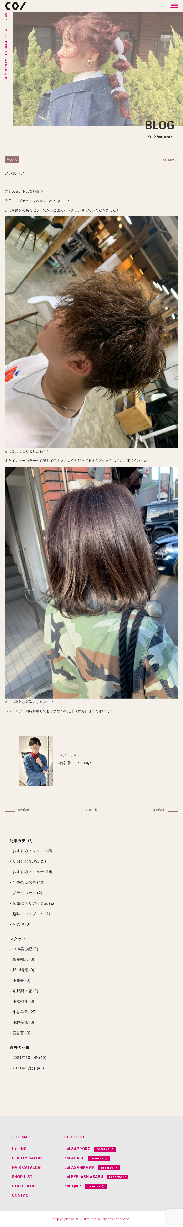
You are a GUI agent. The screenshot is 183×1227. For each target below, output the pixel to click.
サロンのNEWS (26, 861)
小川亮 (18, 980)
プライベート (24, 892)
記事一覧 (91, 810)
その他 (11, 159)
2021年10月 (23, 1057)
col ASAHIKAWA (79, 1167)
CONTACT (21, 1195)
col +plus (73, 1186)
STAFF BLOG (24, 1186)
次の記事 (159, 810)
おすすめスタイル (28, 850)
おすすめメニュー (28, 871)
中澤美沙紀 (22, 948)
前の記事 (23, 810)
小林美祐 (20, 1022)
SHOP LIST (22, 1176)
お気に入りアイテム (30, 903)
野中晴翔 (20, 969)
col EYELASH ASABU (83, 1176)
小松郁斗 (20, 1001)
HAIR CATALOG (26, 1167)
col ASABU (74, 1158)
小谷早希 (20, 1012)
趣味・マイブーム (28, 913)
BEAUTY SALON (27, 1158)
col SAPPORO (77, 1149)
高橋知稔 (20, 959)
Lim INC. (20, 1149)
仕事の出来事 (24, 882)
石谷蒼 (18, 1033)
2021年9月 (22, 1068)
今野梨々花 (22, 990)
